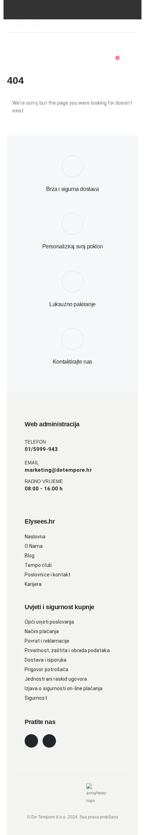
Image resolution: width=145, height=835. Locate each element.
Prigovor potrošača (46, 669)
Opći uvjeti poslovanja (49, 622)
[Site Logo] (104, 45)
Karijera (33, 584)
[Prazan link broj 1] (22, 45)
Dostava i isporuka (46, 660)
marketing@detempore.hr (58, 470)
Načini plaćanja (42, 631)
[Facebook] (22, 26)
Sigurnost (36, 698)
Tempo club (38, 565)
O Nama (34, 546)
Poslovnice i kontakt (47, 574)
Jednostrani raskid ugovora (56, 679)
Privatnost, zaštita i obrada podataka (67, 650)
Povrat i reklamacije (47, 641)
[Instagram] (34, 26)
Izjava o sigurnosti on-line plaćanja (64, 688)
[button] (34, 46)
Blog (29, 555)
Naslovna (35, 536)
